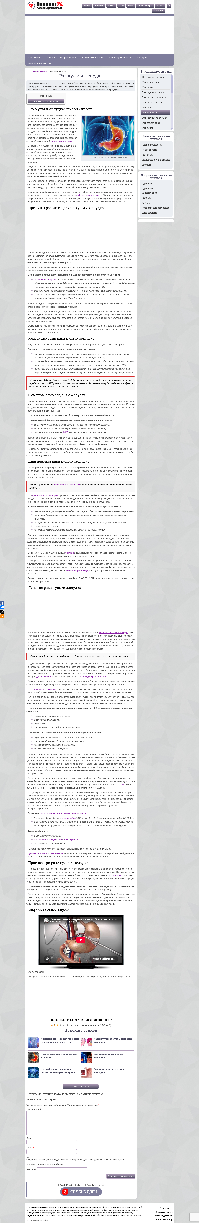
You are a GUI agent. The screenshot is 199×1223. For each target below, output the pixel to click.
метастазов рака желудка (78, 570)
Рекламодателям (163, 1215)
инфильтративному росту (88, 195)
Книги (87, 5)
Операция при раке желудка (42, 689)
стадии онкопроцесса (45, 280)
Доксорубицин (71, 839)
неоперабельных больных (66, 485)
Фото (130, 5)
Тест (121, 5)
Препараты (143, 57)
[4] (60, 1025)
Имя (29, 1138)
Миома (146, 202)
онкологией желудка (62, 141)
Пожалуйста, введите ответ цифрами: (45, 1164)
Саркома (146, 164)
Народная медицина (92, 57)
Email (30, 1147)
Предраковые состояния (155, 207)
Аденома (147, 183)
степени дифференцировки (93, 676)
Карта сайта (166, 1208)
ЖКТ (65, 432)
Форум (160, 5)
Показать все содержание (46, 101)
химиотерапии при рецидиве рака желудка (62, 813)
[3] (57, 1025)
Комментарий (33, 1109)
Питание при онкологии (120, 57)
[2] (55, 1025)
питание (121, 784)
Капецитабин (69, 818)
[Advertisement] (99, 35)
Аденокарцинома (152, 144)
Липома (146, 197)
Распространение (68, 57)
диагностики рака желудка (45, 495)
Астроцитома (149, 149)
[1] (52, 1025)
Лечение (50, 57)
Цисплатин (40, 839)
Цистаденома (149, 212)
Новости (99, 5)
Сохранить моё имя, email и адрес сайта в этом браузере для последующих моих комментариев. (75, 1159)
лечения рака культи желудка (113, 632)
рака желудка (114, 875)
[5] (63, 1025)
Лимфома (147, 154)
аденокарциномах (44, 676)
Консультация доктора (39, 63)
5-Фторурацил (54, 839)
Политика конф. (164, 1219)
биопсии (69, 553)
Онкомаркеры (145, 5)
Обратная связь (164, 1212)
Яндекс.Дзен (83, 1191)
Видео (111, 5)
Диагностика (34, 57)
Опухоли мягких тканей (156, 159)
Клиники (159, 10)
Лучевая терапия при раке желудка (45, 853)
